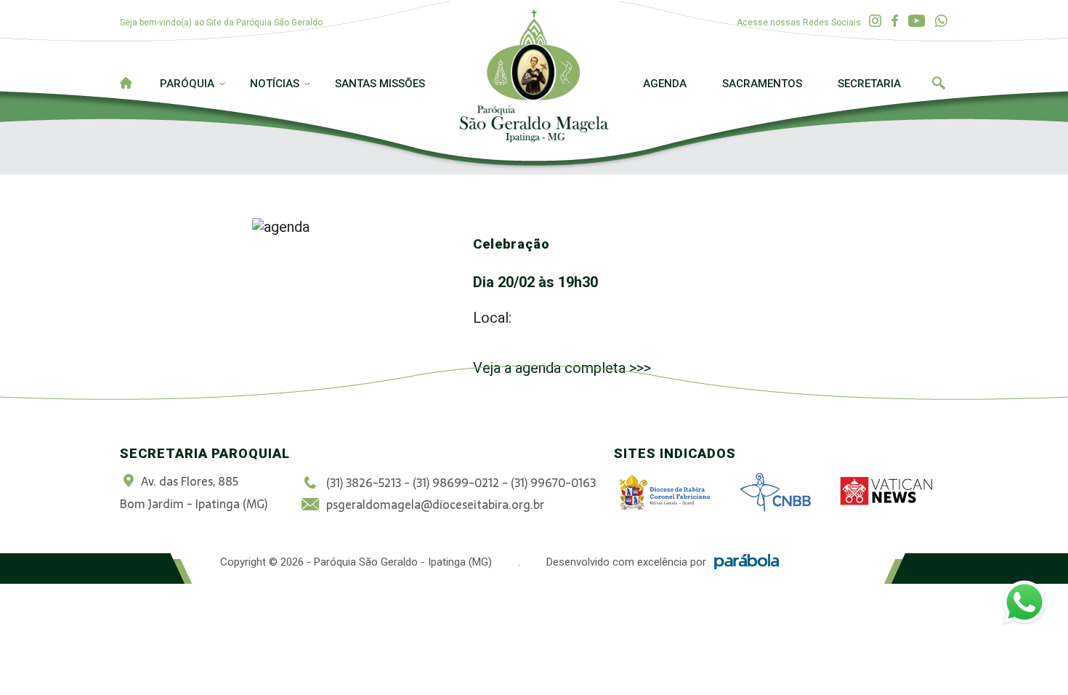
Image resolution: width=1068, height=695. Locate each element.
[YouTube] (916, 21)
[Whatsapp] (941, 21)
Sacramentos (762, 83)
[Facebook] (895, 21)
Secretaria (869, 83)
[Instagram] (875, 21)
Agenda (665, 83)
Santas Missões (380, 83)
